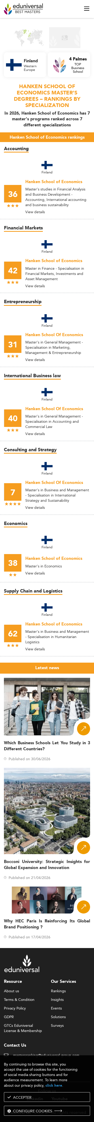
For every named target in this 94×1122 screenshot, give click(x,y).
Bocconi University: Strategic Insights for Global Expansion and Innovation (47, 865)
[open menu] (86, 8)
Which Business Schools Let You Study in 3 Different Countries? (47, 746)
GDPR (9, 1017)
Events (56, 1008)
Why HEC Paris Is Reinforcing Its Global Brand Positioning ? (47, 924)
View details (35, 212)
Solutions (58, 1017)
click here (53, 1085)
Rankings (58, 991)
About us (11, 991)
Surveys (57, 1025)
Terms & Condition (19, 999)
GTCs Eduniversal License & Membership (23, 1026)
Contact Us (15, 1045)
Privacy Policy (15, 1008)
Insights (57, 999)
